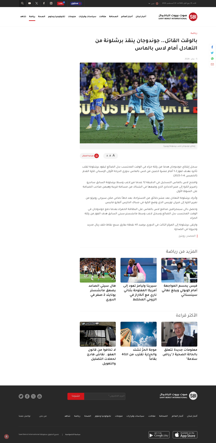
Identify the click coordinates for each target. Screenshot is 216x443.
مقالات (102, 17)
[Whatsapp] (212, 58)
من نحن (43, 416)
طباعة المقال (88, 156)
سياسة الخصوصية (72, 435)
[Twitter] (212, 52)
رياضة (32, 17)
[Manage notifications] (6, 436)
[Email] (212, 64)
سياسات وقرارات (87, 17)
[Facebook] (212, 47)
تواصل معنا (24, 416)
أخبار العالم (127, 17)
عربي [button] (153, 4)
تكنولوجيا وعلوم (56, 17)
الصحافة (113, 17)
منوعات (72, 17)
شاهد (23, 17)
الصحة (41, 17)
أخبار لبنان (141, 17)
